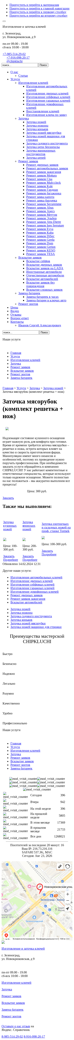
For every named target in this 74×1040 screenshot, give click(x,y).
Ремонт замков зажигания (27, 598)
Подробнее (10, 559)
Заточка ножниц (21, 612)
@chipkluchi (14, 61)
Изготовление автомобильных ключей (36, 577)
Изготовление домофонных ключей (34, 591)
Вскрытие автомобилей (26, 602)
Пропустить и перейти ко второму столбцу (38, 15)
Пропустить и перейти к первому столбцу (37, 12)
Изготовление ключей (16, 982)
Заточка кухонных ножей (10, 525)
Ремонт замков (11, 996)
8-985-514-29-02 (12, 1036)
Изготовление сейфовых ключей (32, 584)
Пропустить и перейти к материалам (34, 5)
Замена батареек (12, 1009)
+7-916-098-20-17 (18, 57)
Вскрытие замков (13, 1003)
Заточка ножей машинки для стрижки (36, 627)
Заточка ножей (20, 609)
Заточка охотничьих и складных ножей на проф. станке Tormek (56, 527)
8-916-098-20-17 (34, 1036)
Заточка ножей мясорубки (28, 623)
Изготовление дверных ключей (31, 581)
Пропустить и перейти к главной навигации (39, 8)
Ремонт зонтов (11, 1016)
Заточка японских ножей (28, 525)
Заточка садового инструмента (31, 616)
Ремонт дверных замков (26, 595)
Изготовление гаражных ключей (32, 588)
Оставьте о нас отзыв (16, 1026)
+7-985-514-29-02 (14, 54)
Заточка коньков (21, 619)
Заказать (8, 498)
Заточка (7, 989)
